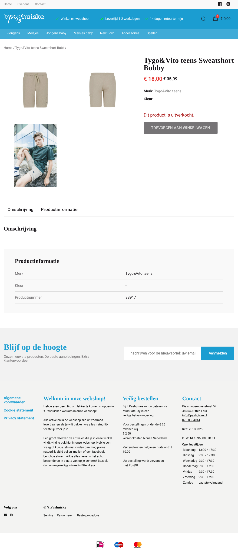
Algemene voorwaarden (14, 400)
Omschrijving (20, 209)
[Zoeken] (203, 19)
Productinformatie (59, 209)
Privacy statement (19, 418)
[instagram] (228, 5)
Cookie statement (18, 410)
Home (8, 4)
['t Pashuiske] (24, 19)
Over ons (23, 4)
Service (48, 515)
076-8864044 (191, 420)
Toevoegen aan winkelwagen (180, 128)
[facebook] (220, 5)
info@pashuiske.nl (194, 415)
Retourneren (65, 515)
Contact (40, 4)
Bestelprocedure (88, 515)
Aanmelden (218, 353)
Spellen (152, 33)
